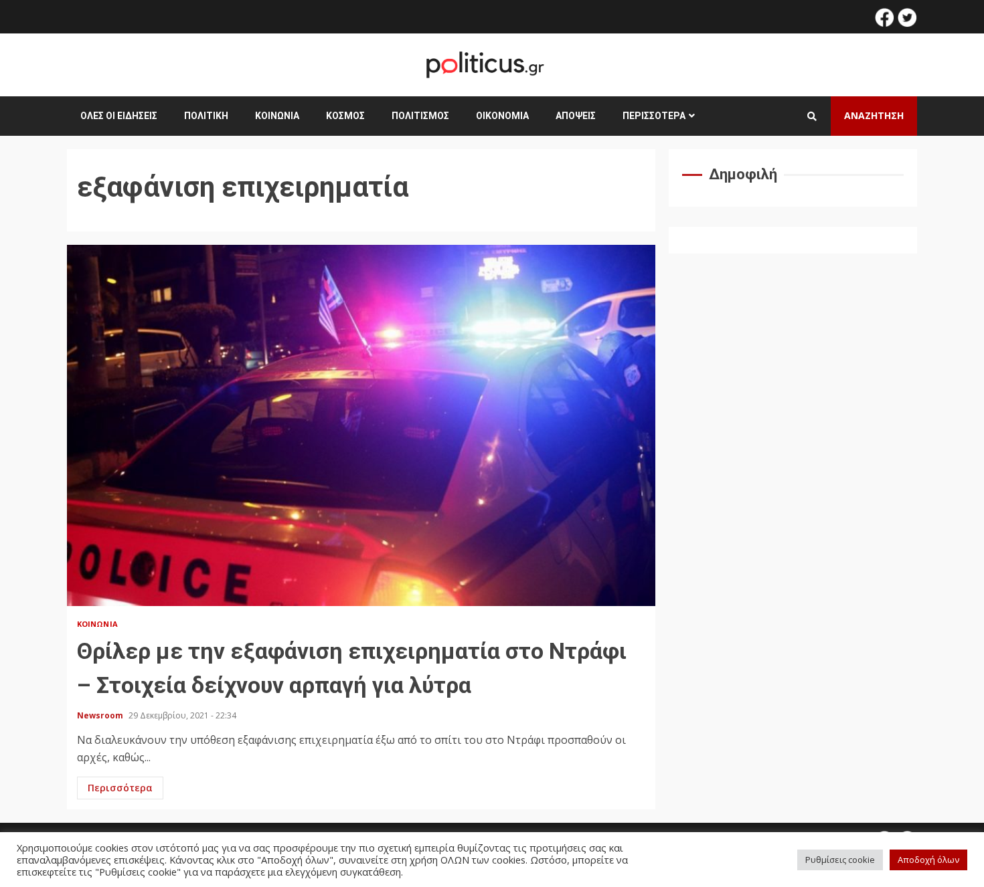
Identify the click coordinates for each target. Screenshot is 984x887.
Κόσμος (345, 115)
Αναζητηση (874, 115)
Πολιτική (206, 115)
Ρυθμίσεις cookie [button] (840, 860)
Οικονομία (502, 115)
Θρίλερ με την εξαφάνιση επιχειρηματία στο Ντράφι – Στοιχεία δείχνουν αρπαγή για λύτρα (361, 425)
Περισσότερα (654, 115)
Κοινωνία (277, 115)
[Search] (812, 116)
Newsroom (101, 715)
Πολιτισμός (420, 115)
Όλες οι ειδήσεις (118, 115)
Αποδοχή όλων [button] (928, 860)
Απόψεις (576, 115)
